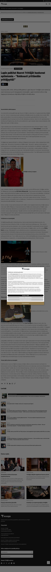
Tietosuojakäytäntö (25, 303)
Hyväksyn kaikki (25, 295)
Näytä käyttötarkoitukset (25, 299)
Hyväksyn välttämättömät (25, 297)
